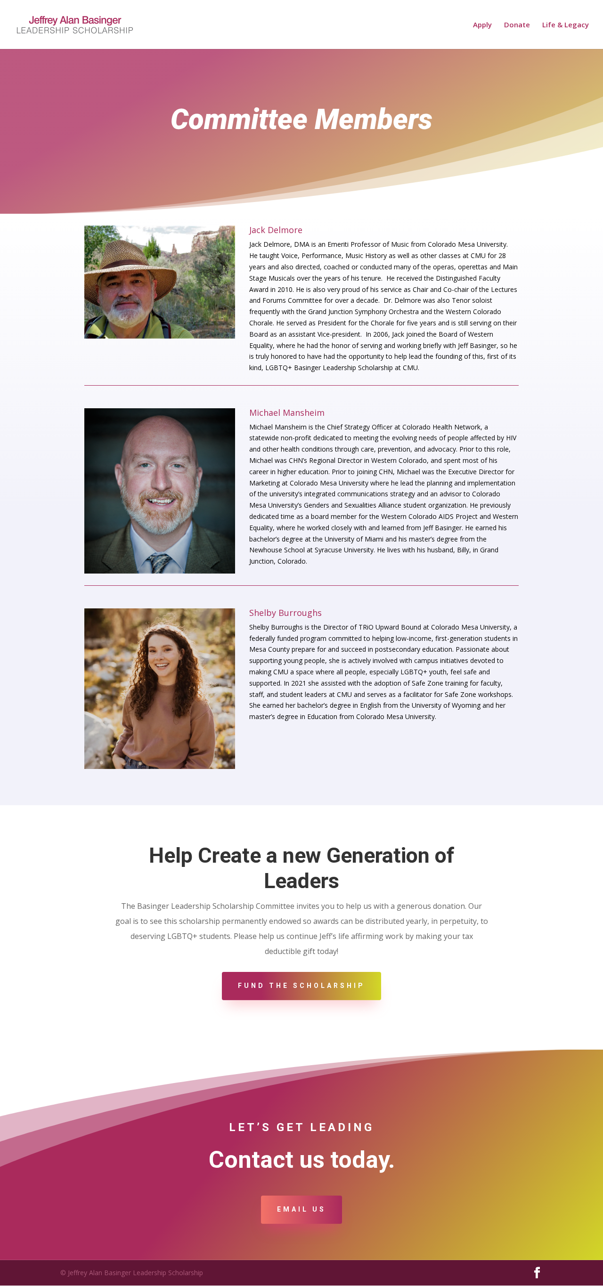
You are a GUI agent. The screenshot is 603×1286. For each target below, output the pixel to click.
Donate (517, 25)
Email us (301, 1209)
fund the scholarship (301, 985)
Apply (482, 25)
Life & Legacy (565, 25)
